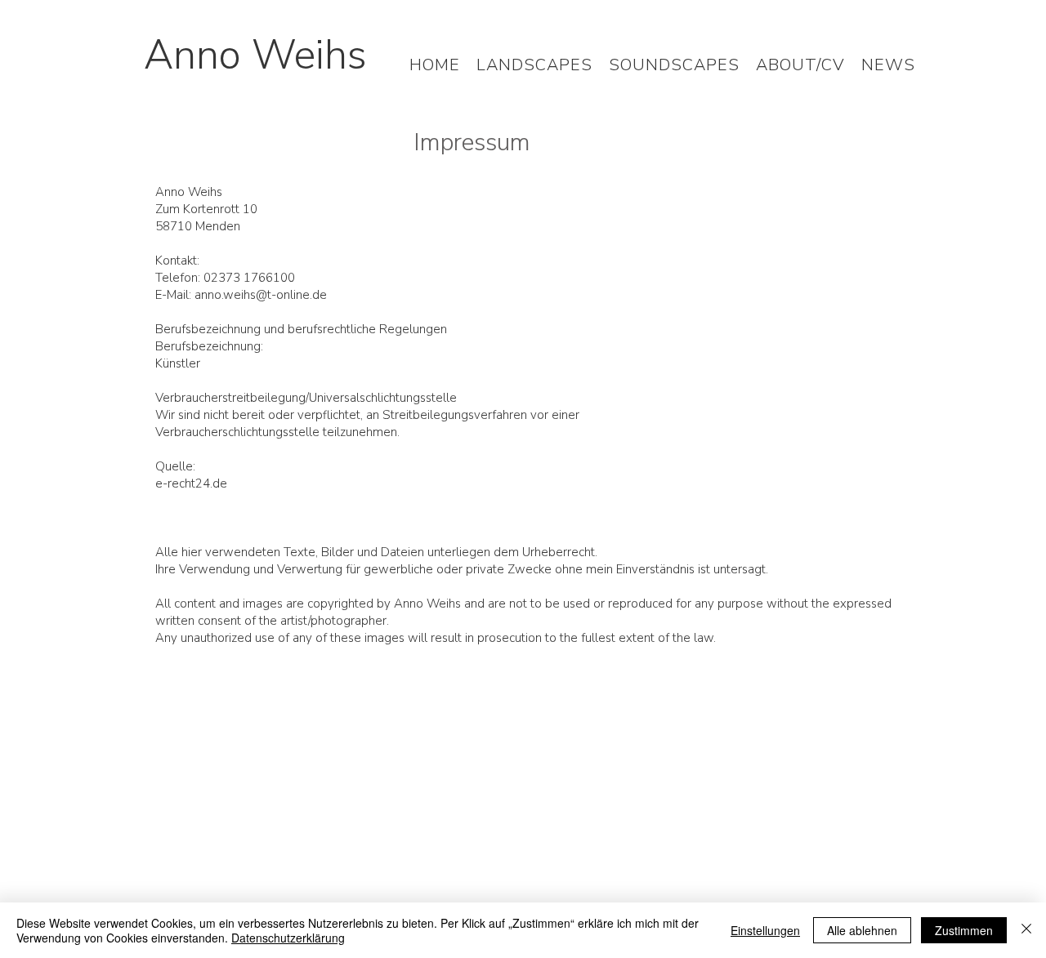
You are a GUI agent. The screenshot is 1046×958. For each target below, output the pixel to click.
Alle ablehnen (862, 930)
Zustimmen (964, 930)
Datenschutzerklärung (288, 937)
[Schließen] (1026, 930)
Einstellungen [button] (765, 930)
